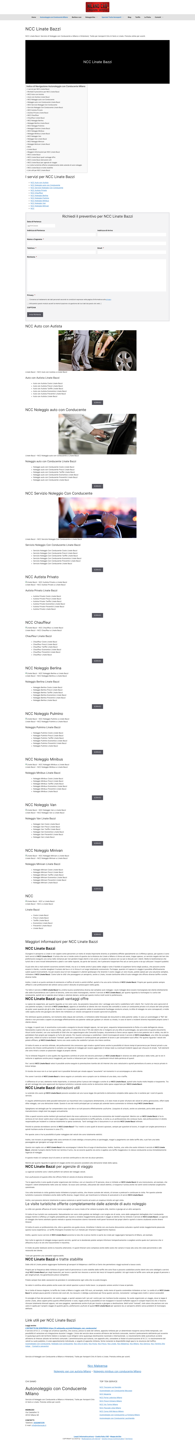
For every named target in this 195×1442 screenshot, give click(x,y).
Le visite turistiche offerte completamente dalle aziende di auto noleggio (55, 165)
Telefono (31, 248)
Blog (129, 17)
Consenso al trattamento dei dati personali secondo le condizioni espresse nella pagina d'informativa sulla (70, 299)
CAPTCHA (31, 308)
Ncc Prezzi (102, 1344)
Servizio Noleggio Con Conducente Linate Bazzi (45, 107)
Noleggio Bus (90, 17)
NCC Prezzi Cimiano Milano (111, 1401)
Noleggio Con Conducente (62, 1344)
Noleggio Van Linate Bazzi (37, 139)
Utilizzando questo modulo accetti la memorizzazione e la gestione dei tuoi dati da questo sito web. (65, 303)
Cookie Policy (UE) (102, 1436)
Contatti (158, 17)
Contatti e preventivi (40, 1346)
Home (34, 17)
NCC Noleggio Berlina (35, 121)
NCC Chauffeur (33, 115)
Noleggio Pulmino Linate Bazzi (39, 128)
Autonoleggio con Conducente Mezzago (116, 1391)
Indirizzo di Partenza (36, 230)
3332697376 (39, 1423)
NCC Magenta (105, 1394)
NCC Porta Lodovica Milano (111, 1398)
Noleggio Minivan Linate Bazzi (39, 144)
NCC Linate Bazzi (34, 155)
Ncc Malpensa (123, 1344)
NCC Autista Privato (35, 110)
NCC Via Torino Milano (109, 1404)
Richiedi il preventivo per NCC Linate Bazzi (43, 92)
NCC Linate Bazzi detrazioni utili (39, 160)
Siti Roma (129, 1439)
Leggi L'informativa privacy (84, 1436)
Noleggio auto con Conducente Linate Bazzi (44, 102)
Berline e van (76, 17)
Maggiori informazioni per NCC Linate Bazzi (44, 152)
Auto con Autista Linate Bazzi (39, 97)
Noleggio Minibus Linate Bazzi (39, 134)
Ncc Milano (134, 1344)
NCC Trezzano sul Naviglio (110, 1387)
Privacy (31, 295)
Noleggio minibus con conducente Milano (117, 1371)
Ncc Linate (111, 1344)
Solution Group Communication (113, 1439)
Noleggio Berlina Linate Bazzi (38, 123)
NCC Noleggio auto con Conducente (41, 100)
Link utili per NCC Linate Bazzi (39, 170)
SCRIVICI (97, 403)
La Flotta (147, 17)
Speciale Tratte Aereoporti (111, 17)
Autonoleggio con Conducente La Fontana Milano (120, 1415)
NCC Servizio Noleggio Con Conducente (42, 105)
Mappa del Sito (115, 1436)
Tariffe (137, 17)
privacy (108, 299)
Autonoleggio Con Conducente (37, 1344)
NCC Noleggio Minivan (36, 142)
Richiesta (32, 257)
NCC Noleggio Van (34, 136)
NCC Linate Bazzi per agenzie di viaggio (42, 163)
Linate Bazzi (32, 149)
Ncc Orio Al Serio (81, 1344)
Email (101, 248)
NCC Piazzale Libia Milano (110, 1408)
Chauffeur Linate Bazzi (36, 118)
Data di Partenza (34, 222)
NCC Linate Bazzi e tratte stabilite (40, 168)
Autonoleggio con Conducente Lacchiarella (117, 1418)
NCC (29, 147)
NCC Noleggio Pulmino (36, 126)
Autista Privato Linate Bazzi (38, 113)
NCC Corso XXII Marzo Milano (112, 1411)
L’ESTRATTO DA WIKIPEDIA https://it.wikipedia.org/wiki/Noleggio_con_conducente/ (61, 1328)
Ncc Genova (145, 1344)
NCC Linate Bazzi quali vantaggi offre (41, 157)
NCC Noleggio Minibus (36, 131)
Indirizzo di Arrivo (105, 230)
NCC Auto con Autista (36, 94)
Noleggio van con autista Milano (72, 1371)
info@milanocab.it (39, 1425)
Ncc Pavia (93, 1344)
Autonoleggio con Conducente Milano (54, 17)
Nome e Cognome (35, 239)
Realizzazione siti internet (91, 1439)
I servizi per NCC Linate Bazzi (38, 89)
